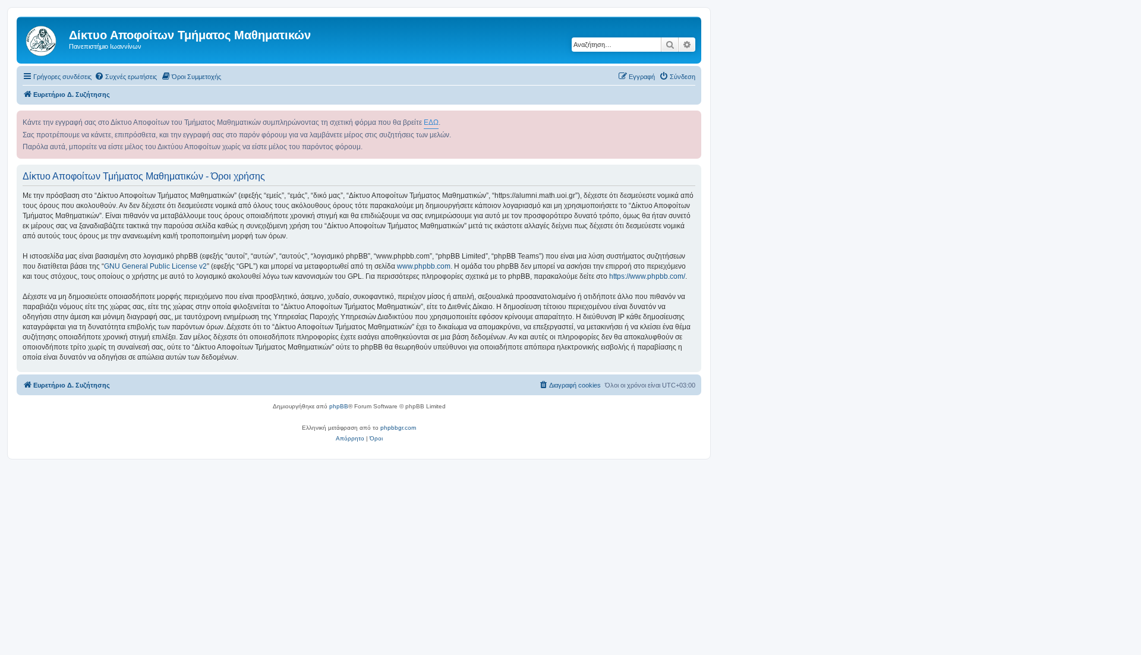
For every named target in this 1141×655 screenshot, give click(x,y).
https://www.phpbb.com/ (647, 276)
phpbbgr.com (398, 427)
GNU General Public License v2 (155, 266)
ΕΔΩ (431, 122)
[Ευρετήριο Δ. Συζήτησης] (44, 39)
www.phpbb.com (423, 266)
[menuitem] (125, 77)
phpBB (338, 406)
